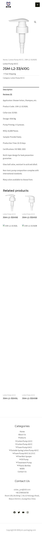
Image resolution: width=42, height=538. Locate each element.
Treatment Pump (25, 462)
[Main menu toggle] (37, 4)
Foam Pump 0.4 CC (24, 447)
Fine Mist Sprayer (25, 456)
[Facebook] (14, 512)
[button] (35, 22)
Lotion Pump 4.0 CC (16, 60)
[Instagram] (28, 512)
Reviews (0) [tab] (7, 94)
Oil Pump (24, 459)
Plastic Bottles (25, 465)
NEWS (22, 468)
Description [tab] (7, 89)
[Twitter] (19, 512)
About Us (22, 434)
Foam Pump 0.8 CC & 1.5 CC (24, 453)
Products (22, 437)
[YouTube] (23, 512)
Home (5, 60)
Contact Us (22, 471)
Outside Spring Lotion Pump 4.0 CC (25, 450)
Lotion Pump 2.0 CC (24, 441)
